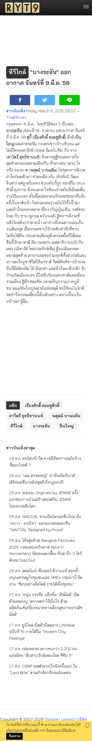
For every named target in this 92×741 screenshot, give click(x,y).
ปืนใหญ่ (66, 425)
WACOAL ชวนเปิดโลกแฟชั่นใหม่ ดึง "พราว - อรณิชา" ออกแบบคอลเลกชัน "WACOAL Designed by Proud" (45, 523)
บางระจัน (14, 130)
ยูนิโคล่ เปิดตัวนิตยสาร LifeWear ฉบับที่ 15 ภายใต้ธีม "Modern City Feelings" (42, 631)
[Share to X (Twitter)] (44, 100)
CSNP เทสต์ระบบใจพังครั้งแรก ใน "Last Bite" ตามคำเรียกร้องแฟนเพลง (43, 669)
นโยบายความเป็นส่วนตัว (22, 730)
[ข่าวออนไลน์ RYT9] (20, 7)
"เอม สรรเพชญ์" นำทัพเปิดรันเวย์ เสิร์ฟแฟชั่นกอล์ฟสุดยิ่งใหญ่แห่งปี (42, 479)
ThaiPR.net (16, 117)
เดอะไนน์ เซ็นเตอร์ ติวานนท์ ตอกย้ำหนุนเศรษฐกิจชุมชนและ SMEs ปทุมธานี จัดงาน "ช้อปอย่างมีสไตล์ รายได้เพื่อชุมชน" (45, 577)
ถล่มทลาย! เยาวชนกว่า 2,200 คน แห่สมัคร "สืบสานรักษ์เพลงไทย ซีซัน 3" (43, 652)
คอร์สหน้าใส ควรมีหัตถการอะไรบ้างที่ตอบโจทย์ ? (45, 461)
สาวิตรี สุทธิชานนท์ (23, 156)
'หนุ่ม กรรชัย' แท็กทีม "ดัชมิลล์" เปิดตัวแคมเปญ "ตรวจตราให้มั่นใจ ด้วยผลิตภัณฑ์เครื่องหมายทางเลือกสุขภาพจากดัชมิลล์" (45, 604)
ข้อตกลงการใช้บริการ (61, 730)
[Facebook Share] (20, 100)
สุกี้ (29, 137)
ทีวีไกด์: (17, 425)
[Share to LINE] (69, 100)
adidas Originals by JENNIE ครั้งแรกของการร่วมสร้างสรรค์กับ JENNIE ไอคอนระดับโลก (43, 499)
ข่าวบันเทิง (15, 110)
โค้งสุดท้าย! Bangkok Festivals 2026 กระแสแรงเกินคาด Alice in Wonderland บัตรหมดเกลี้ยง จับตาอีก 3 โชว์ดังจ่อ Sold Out (45, 550)
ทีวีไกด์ (17, 72)
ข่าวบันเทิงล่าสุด (20, 447)
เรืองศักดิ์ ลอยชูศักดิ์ (49, 137)
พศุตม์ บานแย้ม (43, 169)
